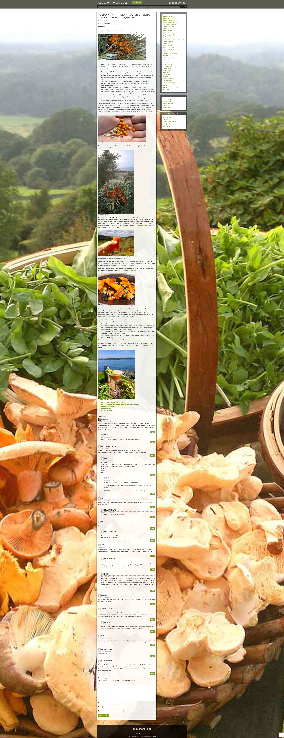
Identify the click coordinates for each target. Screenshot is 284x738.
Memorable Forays (168, 63)
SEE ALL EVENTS (167, 99)
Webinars (122, 7)
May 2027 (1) (166, 105)
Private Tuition (166, 123)
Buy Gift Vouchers (167, 125)
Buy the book (137, 2)
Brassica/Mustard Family (170, 22)
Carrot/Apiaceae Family (170, 24)
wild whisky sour (149, 345)
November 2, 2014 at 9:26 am (104, 421)
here (135, 340)
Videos (165, 76)
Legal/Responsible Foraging (171, 59)
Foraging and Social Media (170, 36)
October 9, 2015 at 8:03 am (106, 460)
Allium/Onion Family (169, 16)
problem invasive (142, 225)
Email (100, 707)
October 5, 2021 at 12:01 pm (107, 624)
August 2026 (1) (167, 107)
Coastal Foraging (168, 26)
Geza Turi (155, 736)
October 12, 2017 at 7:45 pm (104, 500)
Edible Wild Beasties (169, 28)
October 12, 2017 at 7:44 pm (110, 480)
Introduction (167, 55)
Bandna (104, 595)
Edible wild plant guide (107, 408)
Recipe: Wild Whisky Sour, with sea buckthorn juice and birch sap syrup (120, 32)
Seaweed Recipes (168, 70)
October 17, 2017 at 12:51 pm (107, 512)
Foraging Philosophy (169, 47)
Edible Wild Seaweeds (170, 32)
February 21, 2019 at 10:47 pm (107, 576)
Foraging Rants (168, 51)
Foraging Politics (168, 49)
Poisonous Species (169, 66)
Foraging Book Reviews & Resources (173, 39)
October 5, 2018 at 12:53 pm (107, 533)
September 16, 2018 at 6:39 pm (104, 523)
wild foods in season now (108, 410)
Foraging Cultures (168, 41)
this (130, 261)
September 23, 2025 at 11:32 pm (105, 663)
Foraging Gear (167, 43)
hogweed (145, 111)
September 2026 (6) (168, 103)
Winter (166, 89)
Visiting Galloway (168, 78)
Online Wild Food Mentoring (170, 127)
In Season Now (167, 117)
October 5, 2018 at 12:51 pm (107, 561)
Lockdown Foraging (169, 61)
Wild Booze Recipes (169, 82)
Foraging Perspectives (170, 45)
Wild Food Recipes (169, 84)
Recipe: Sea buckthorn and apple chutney (112, 30)
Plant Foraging (168, 64)
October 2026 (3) (167, 101)
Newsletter (115, 7)
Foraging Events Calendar (169, 121)
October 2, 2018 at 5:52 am (104, 547)
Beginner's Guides (169, 20)
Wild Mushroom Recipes (170, 88)
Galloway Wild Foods (113, 2)
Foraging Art (167, 38)
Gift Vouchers (153, 7)
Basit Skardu (106, 660)
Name (100, 703)
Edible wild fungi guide (107, 406)
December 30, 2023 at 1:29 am (104, 651)
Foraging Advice (168, 34)
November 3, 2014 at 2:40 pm (107, 437)
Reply (152, 432)
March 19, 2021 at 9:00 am (103, 597)
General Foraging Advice (170, 53)
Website (100, 711)
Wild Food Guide (167, 119)
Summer (166, 74)
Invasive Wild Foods (169, 57)
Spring (166, 72)
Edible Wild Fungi (168, 30)
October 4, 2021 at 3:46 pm (104, 610)
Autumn (166, 18)
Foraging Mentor (143, 7)
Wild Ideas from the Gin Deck (171, 86)
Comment (101, 684)
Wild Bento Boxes (168, 80)
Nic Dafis (104, 419)
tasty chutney (132, 270)
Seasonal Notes (168, 68)
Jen (102, 498)
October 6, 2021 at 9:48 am (104, 638)
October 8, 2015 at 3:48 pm (104, 448)
